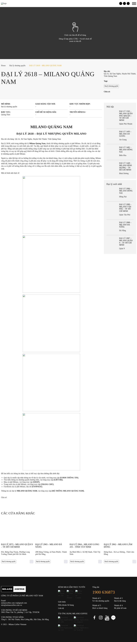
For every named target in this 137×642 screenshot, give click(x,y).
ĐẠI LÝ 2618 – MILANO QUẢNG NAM (45, 66)
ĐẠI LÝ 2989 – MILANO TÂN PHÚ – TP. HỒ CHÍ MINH (125, 207)
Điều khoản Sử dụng (66, 605)
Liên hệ (61, 608)
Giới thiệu (62, 602)
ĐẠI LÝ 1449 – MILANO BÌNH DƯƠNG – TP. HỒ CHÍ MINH (125, 166)
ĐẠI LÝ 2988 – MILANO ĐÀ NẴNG (125, 224)
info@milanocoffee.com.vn (11, 605)
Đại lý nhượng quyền (17, 66)
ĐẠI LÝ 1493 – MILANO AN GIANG (125, 134)
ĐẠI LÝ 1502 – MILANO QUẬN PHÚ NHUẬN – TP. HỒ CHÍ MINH (126, 115)
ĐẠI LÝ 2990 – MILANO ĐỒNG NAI (126, 191)
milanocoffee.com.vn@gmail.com (14, 603)
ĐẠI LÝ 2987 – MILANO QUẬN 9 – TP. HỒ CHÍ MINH (126, 241)
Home (3, 66)
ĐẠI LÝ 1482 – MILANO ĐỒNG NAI (126, 149)
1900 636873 (103, 592)
